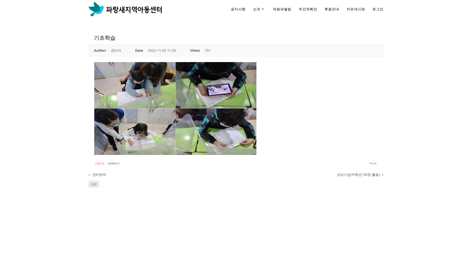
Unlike (113, 163)
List (94, 184)
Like (99, 163)
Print (373, 163)
